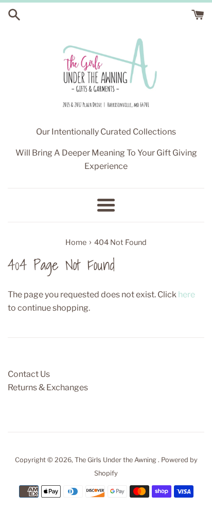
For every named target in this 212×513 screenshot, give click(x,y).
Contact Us (29, 374)
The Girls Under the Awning (116, 460)
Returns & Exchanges (48, 387)
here (186, 294)
